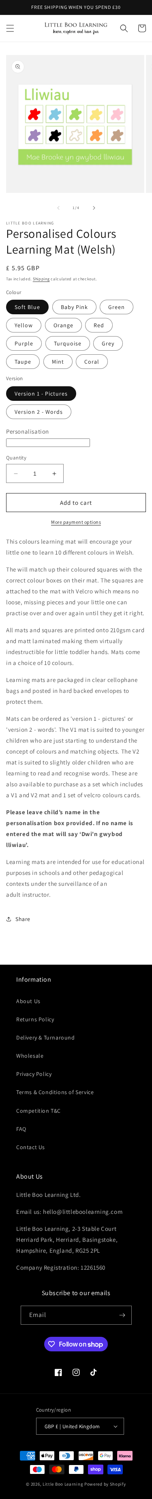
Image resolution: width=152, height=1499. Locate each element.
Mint (58, 361)
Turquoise (67, 343)
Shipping (41, 279)
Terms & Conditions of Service (55, 1092)
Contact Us (30, 1147)
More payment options (76, 522)
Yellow (24, 325)
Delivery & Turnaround (45, 1037)
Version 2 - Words (39, 411)
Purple (24, 343)
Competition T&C (38, 1110)
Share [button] (22, 919)
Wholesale (29, 1055)
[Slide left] (58, 208)
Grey (108, 343)
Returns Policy (35, 1019)
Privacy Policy (33, 1074)
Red (99, 325)
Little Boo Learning (63, 1484)
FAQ (21, 1129)
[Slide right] (94, 208)
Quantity (16, 457)
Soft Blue (27, 307)
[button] (10, 28)
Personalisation (27, 431)
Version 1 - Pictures (41, 393)
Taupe (23, 361)
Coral (91, 361)
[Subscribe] (122, 1315)
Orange (63, 325)
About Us (28, 1001)
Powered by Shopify (105, 1484)
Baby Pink (74, 307)
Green (116, 307)
